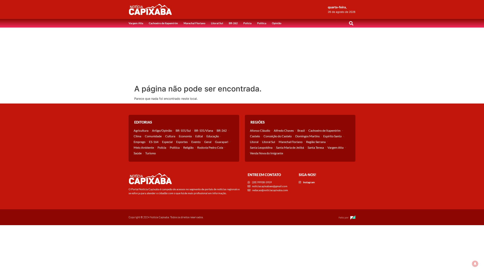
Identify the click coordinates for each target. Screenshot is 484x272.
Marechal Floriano (194, 23)
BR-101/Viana (203, 130)
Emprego (139, 142)
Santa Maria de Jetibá (290, 147)
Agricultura (141, 130)
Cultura (170, 136)
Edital (199, 136)
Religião (188, 147)
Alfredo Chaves (284, 130)
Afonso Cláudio (260, 130)
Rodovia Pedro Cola (210, 147)
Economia (185, 136)
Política (261, 23)
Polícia (247, 23)
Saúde (138, 153)
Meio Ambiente (144, 147)
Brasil (301, 130)
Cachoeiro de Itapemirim (163, 23)
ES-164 (153, 142)
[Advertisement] (242, 55)
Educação (212, 136)
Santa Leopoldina (261, 147)
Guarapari (221, 142)
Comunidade (153, 136)
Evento (196, 142)
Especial (167, 142)
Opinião (276, 23)
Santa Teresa (316, 147)
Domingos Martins (307, 136)
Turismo (150, 153)
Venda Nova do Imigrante (266, 153)
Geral (207, 142)
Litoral (254, 142)
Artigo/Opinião (162, 130)
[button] (351, 23)
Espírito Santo (332, 136)
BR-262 (233, 23)
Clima (137, 136)
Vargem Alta (136, 23)
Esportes (182, 142)
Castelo (255, 136)
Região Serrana (316, 142)
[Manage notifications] (475, 264)
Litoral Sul (217, 23)
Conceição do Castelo (278, 136)
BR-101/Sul (183, 130)
